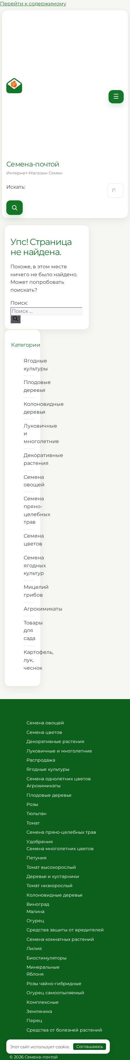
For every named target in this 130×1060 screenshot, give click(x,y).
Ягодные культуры (29, 365)
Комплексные (43, 1002)
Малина (35, 911)
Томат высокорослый (51, 867)
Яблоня (35, 974)
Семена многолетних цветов (60, 848)
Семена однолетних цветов (59, 779)
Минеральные (43, 967)
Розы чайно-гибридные (54, 983)
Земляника (39, 1011)
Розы (32, 804)
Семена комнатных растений (60, 939)
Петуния (36, 858)
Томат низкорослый (50, 885)
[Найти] (15, 319)
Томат (33, 823)
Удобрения (40, 841)
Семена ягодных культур (29, 565)
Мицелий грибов (29, 591)
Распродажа (41, 760)
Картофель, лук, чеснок (29, 660)
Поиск (14, 207)
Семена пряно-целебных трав (29, 510)
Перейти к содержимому (33, 4)
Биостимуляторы (47, 958)
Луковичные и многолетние (29, 434)
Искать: (15, 187)
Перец (34, 1020)
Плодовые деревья (29, 386)
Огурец (35, 920)
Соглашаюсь (89, 1046)
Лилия (34, 948)
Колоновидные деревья (29, 408)
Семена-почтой (32, 164)
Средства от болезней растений (64, 1030)
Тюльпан (36, 813)
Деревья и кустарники (53, 876)
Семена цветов (29, 540)
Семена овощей (29, 481)
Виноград (38, 904)
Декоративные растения (29, 459)
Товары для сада (29, 631)
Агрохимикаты (29, 609)
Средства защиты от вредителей (65, 930)
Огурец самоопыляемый (55, 993)
